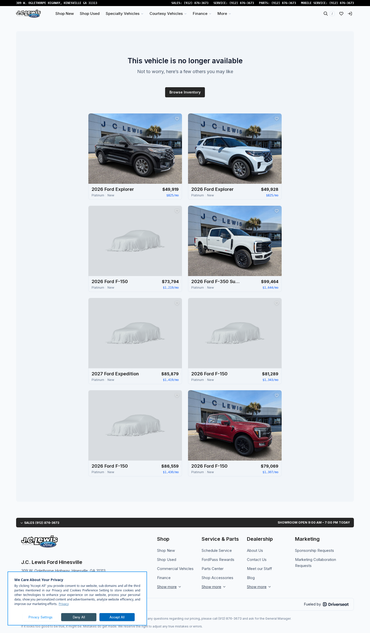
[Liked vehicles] (341, 14)
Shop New (166, 550)
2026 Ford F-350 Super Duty (216, 281)
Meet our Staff (259, 568)
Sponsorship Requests (314, 550)
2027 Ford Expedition (115, 373)
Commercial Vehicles (175, 568)
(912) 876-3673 (196, 3)
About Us (255, 550)
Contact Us (257, 559)
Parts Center (213, 568)
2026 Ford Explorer (113, 189)
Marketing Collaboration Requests (315, 562)
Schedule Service (217, 550)
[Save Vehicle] (177, 118)
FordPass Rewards (218, 559)
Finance (164, 577)
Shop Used (166, 559)
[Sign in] (350, 14)
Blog (251, 577)
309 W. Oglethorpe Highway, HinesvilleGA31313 (56, 3)
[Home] (28, 14)
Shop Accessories (217, 577)
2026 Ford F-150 (110, 281)
